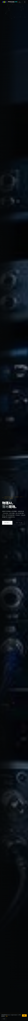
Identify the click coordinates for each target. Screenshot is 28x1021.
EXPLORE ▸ (7, 522)
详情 (6, 1016)
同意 (24, 1015)
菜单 (24, 2)
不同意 (4, 1018)
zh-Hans (20, 2)
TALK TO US (19, 522)
